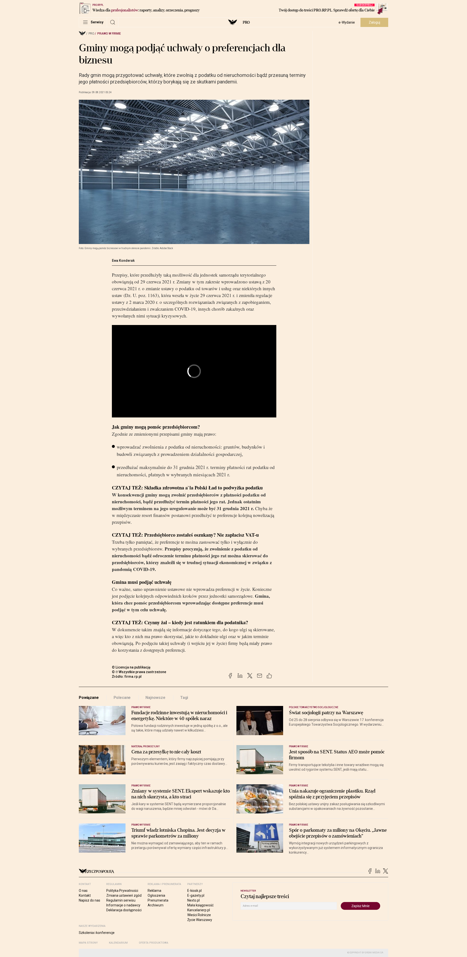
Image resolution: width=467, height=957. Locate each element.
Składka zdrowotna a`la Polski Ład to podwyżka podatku (203, 487)
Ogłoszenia (156, 895)
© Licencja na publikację (131, 667)
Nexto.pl (193, 900)
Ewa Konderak (123, 260)
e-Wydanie (347, 22)
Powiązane (89, 697)
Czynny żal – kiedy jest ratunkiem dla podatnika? (196, 622)
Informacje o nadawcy (123, 905)
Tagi (184, 697)
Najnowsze (155, 697)
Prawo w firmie (109, 33)
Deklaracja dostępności (124, 910)
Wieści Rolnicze (199, 915)
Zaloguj (374, 22)
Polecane (122, 697)
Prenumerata (158, 900)
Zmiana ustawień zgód (124, 895)
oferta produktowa (153, 942)
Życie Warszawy (199, 920)
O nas (83, 891)
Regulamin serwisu (120, 900)
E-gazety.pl (195, 895)
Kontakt (85, 895)
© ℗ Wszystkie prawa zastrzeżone (139, 672)
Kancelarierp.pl (198, 910)
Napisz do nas (89, 900)
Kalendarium (118, 942)
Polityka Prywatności (122, 891)
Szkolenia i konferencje (97, 933)
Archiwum (155, 905)
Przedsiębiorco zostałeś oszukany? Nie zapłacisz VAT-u (201, 534)
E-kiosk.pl (194, 891)
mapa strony (88, 942)
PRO (246, 22)
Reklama (154, 891)
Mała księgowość (200, 905)
